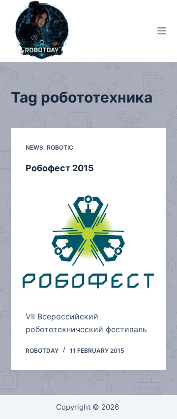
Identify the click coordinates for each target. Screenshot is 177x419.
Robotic (60, 147)
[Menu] (161, 30)
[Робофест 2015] (89, 241)
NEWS (34, 147)
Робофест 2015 (60, 168)
